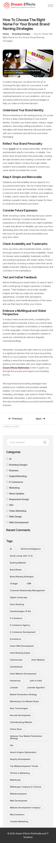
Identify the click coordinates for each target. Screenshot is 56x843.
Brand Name (16, 569)
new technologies (19, 708)
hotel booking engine (20, 653)
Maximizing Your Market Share (24, 701)
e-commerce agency (20, 625)
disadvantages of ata (20, 611)
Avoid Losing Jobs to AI (21, 556)
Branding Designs (21, 33)
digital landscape (18, 597)
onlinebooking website (21, 722)
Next (38, 418)
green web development (22, 646)
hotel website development (23, 673)
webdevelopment (18, 794)
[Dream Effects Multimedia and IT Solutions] (19, 5)
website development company (25, 807)
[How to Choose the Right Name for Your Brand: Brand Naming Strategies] (28, 63)
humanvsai (15, 680)
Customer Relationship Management (27, 590)
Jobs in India (35, 680)
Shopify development (20, 759)
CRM (29, 583)
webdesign (15, 780)
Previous (17, 418)
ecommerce (15, 639)
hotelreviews (16, 660)
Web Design (15, 516)
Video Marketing (17, 510)
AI (10, 459)
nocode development (20, 715)
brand (12, 148)
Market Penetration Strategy (23, 694)
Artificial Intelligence (31, 549)
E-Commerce (16, 482)
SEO (11, 505)
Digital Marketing (18, 476)
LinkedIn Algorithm (36, 687)
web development (18, 800)
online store (16, 729)
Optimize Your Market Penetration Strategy (26, 737)
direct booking (17, 604)
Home (6, 33)
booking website (18, 563)
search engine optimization (23, 752)
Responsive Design (19, 499)
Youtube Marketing (19, 821)
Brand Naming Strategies (22, 576)
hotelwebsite (16, 667)
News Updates (16, 493)
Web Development (19, 522)
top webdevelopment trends (24, 766)
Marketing (14, 487)
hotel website (38, 660)
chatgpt (14, 583)
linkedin (14, 687)
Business (13, 470)
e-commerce (16, 618)
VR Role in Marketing (20, 773)
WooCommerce (17, 814)
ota (11, 745)
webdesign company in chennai (25, 787)
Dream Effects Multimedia (16, 367)
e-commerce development (22, 632)
